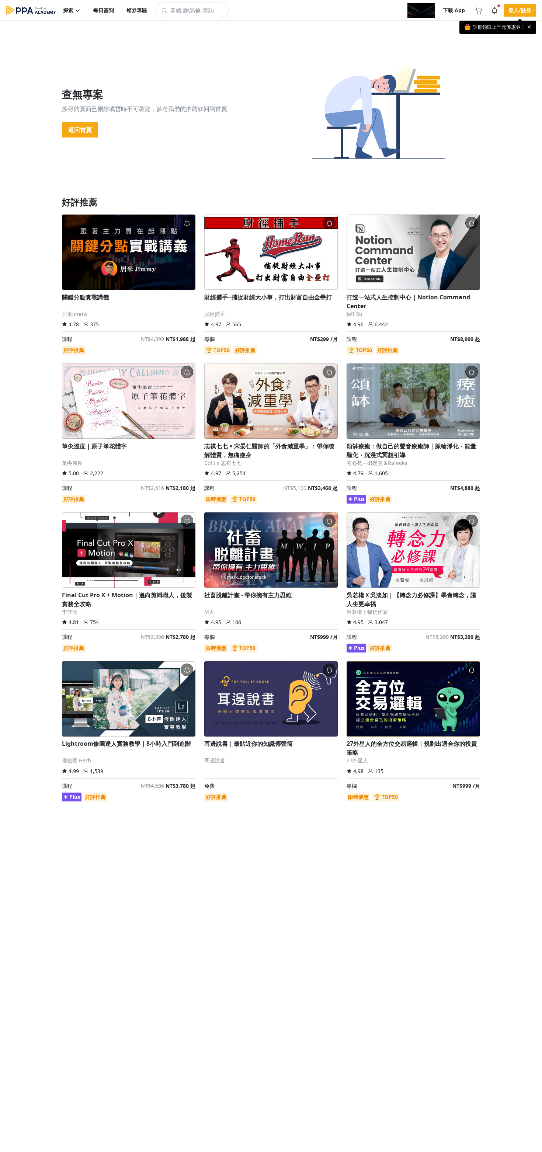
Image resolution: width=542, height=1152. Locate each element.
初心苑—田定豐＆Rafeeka (377, 462)
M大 (209, 611)
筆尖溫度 (72, 462)
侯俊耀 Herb (76, 760)
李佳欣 (69, 611)
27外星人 (357, 760)
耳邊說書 (214, 760)
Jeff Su (354, 313)
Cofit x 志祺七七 (223, 462)
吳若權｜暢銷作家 (367, 611)
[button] (72, 10)
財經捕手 (214, 313)
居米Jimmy (74, 313)
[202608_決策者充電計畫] (421, 10)
